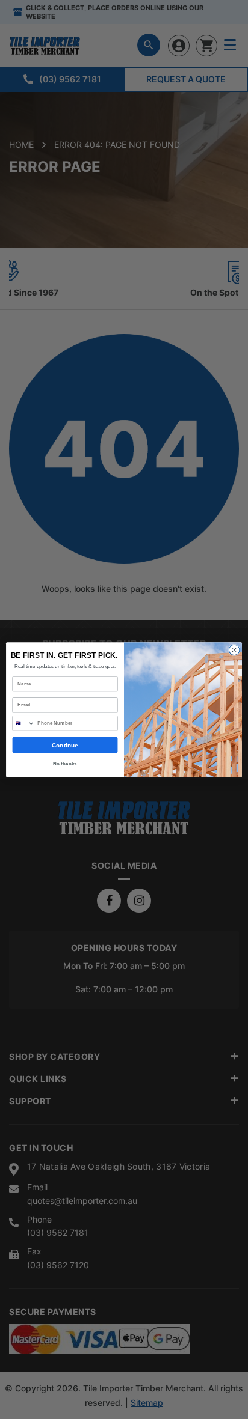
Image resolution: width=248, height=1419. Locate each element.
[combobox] (23, 723)
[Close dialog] (234, 650)
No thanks (64, 763)
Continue (65, 744)
